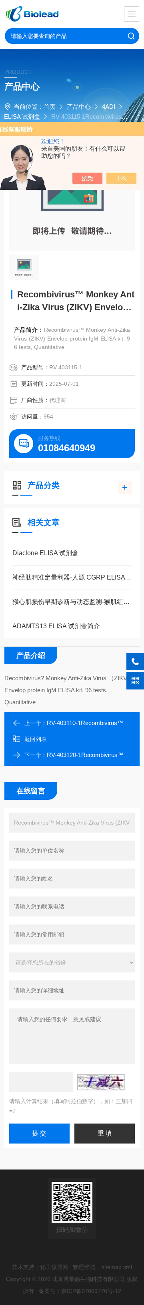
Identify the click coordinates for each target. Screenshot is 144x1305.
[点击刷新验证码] (101, 1082)
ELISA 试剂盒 (22, 116)
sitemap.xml (117, 1267)
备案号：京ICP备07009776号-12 (80, 1291)
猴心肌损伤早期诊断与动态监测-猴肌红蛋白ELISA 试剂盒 (72, 601)
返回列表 (35, 739)
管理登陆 (84, 1267)
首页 (50, 106)
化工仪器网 (54, 1267)
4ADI (108, 106)
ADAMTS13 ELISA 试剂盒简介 (56, 626)
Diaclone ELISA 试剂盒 (45, 553)
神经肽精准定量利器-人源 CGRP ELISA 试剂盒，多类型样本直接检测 (72, 577)
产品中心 (79, 106)
